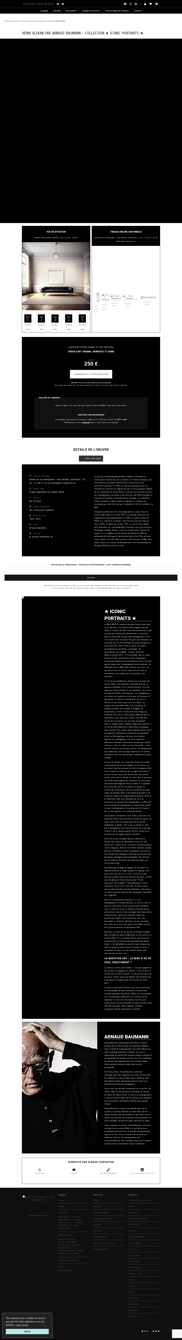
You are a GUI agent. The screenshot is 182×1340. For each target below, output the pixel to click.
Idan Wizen (74, 1225)
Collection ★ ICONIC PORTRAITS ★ (114, 33)
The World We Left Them (137, 1219)
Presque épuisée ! (64, 1248)
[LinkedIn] (138, 4)
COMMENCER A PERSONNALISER (91, 374)
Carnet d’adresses (135, 1243)
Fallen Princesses (135, 1255)
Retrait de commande (100, 1249)
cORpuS (131, 1280)
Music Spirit (133, 1316)
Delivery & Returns (99, 1237)
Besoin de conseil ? (65, 1271)
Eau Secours (133, 1249)
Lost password (98, 1231)
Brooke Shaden (63, 1225)
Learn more (21, 1325)
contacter (86, 422)
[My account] (145, 4)
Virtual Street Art (134, 1225)
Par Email (74, 1173)
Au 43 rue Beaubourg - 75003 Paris (142, 1173)
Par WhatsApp (40, 1173)
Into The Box (133, 1212)
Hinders (131, 1206)
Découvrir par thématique (67, 1242)
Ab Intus (131, 1286)
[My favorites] (150, 4)
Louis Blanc (76, 1217)
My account (97, 1225)
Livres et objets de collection (117, 11)
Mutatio (131, 1292)
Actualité (57, 11)
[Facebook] (126, 4)
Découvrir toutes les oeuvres (68, 1253)
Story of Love (133, 1298)
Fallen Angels (133, 1310)
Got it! (27, 1331)
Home (95, 1200)
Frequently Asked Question (102, 1219)
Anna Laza (69, 1222)
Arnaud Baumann (66, 33)
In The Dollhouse (134, 1261)
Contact (137, 11)
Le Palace (132, 1231)
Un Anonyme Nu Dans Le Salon (140, 1200)
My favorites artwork (100, 1212)
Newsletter (97, 1206)
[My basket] (156, 4)
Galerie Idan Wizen (38, 3)
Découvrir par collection (66, 1239)
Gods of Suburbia (134, 1267)
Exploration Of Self (135, 1274)
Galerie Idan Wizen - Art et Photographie (20, 21)
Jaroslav (60, 1222)
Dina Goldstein (76, 1220)
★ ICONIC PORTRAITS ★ (137, 1237)
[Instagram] (130, 4)
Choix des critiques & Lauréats (69, 1245)
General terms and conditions (103, 1243)
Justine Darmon (63, 1220)
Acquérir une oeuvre (90, 11)
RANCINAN (78, 1222)
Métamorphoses (134, 1304)
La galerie (44, 11)
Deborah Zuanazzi (64, 1228)
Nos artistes (71, 11)
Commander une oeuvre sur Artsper (70, 1251)
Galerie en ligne (46, 21)
